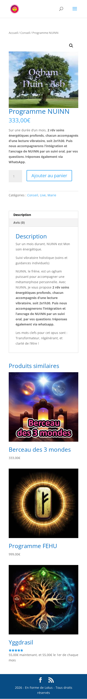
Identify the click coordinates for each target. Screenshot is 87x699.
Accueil (13, 33)
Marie (52, 195)
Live (43, 195)
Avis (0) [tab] (19, 222)
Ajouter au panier (49, 176)
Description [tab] (22, 215)
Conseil (25, 33)
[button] (71, 46)
